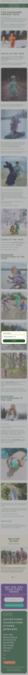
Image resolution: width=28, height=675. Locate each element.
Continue (14, 340)
